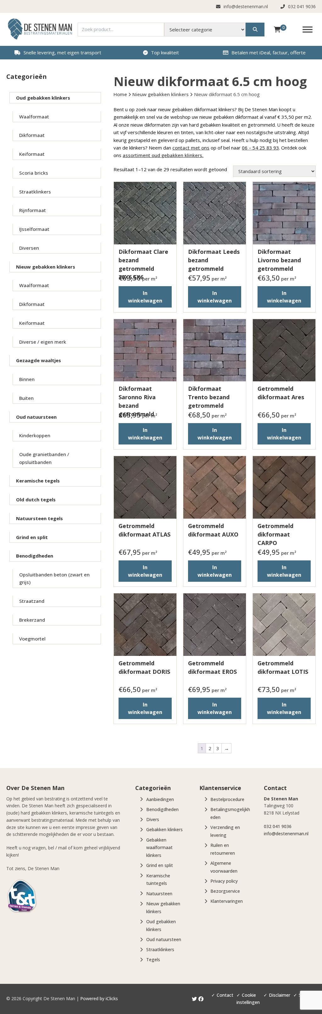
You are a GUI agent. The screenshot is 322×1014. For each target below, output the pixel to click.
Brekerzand (32, 620)
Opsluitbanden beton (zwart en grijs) (54, 578)
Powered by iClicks (99, 999)
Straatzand (31, 601)
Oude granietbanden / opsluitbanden (44, 458)
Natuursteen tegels (39, 518)
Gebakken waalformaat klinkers (159, 848)
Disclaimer (279, 995)
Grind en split (32, 537)
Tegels (153, 959)
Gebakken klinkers (164, 829)
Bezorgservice (225, 891)
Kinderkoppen (34, 435)
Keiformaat (32, 154)
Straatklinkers (35, 191)
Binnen (27, 379)
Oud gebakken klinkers (43, 98)
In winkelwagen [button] (145, 297)
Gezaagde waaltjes (38, 360)
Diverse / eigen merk (42, 342)
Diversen (29, 248)
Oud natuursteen (36, 417)
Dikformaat (32, 135)
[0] (277, 29)
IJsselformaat (34, 229)
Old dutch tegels (36, 499)
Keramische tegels (38, 480)
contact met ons (190, 147)
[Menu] (308, 29)
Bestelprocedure (227, 799)
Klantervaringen (226, 901)
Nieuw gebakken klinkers (45, 267)
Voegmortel (32, 638)
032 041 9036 (277, 826)
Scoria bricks (33, 173)
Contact (225, 995)
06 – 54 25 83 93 (260, 147)
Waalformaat (34, 116)
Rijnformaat (32, 210)
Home (120, 94)
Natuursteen (159, 894)
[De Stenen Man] (39, 29)
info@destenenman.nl (286, 834)
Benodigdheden (34, 556)
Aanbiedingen (160, 799)
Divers (152, 819)
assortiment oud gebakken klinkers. (163, 155)
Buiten (26, 398)
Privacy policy (224, 881)
